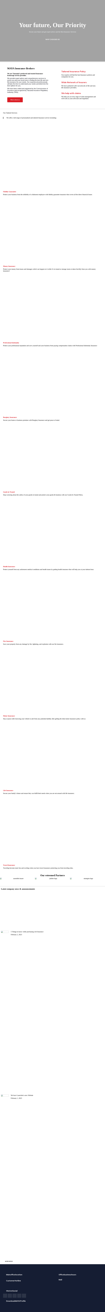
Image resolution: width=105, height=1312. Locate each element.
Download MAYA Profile (16, 1301)
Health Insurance (9, 566)
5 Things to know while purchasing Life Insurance (27, 932)
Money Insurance (9, 266)
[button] (8, 1261)
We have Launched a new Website (22, 1095)
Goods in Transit (9, 492)
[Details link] (52, 154)
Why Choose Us (52, 39)
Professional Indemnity (11, 343)
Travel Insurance (9, 865)
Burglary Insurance (10, 417)
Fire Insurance (8, 641)
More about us (15, 100)
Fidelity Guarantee (9, 192)
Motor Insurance (9, 716)
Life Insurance (8, 790)
